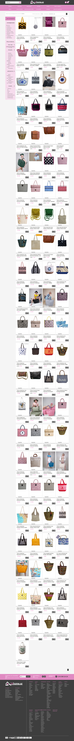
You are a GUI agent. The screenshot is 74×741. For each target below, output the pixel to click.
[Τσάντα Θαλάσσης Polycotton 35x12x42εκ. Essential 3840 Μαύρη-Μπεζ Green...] (49, 376)
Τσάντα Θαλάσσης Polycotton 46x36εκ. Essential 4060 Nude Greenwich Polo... (34, 501)
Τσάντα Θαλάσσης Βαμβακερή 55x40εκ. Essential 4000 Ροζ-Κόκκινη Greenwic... (62, 501)
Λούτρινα (48, 720)
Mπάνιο (36, 686)
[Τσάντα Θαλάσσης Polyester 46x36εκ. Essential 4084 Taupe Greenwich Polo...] (35, 322)
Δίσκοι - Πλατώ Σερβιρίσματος (49, 699)
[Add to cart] (28, 41)
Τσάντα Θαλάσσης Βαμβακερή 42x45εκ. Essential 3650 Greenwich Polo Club (22, 39)
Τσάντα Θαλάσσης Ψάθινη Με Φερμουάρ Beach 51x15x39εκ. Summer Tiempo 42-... (62, 392)
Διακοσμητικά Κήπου (61, 694)
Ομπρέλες (30, 730)
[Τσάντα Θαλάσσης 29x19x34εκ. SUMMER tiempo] (49, 267)
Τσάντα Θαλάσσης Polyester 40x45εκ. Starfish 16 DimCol (35, 581)
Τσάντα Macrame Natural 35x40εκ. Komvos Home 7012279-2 (62, 228)
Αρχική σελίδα (8, 13)
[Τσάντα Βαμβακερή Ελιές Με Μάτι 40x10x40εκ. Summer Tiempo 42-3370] (49, 540)
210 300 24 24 (63, 676)
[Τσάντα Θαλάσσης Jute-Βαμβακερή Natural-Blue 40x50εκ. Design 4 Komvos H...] (22, 241)
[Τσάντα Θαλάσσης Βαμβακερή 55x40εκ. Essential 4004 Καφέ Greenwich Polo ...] (35, 349)
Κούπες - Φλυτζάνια (48, 688)
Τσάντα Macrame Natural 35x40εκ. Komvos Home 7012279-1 (35, 527)
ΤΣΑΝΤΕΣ (8, 26)
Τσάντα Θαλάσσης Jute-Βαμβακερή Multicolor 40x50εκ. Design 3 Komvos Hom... (22, 392)
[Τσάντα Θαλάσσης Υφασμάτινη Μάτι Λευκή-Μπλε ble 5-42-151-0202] (22, 79)
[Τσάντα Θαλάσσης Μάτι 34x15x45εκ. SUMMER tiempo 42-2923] (35, 50)
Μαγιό (42, 715)
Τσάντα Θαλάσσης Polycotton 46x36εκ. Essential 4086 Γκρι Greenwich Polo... (21, 202)
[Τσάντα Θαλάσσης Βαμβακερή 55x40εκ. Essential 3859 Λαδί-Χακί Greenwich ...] (49, 50)
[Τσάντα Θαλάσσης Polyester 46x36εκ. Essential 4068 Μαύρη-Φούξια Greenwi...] (49, 159)
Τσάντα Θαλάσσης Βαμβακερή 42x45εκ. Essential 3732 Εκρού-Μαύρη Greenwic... (61, 528)
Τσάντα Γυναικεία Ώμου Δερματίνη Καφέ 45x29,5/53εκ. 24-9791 (48, 147)
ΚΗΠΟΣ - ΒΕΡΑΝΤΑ (57, 6)
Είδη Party (30, 723)
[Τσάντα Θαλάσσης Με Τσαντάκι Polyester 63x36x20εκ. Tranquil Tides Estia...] (62, 322)
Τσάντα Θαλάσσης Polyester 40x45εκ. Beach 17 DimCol (22, 527)
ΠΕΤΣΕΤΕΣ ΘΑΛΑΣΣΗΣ (9, 30)
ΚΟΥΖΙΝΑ (38, 6)
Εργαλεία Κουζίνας (48, 692)
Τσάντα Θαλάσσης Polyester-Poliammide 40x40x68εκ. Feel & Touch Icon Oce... (48, 473)
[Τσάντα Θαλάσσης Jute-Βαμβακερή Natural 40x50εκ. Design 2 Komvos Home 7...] (49, 514)
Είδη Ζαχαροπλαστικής (49, 690)
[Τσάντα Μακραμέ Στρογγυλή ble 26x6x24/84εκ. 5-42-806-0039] (62, 131)
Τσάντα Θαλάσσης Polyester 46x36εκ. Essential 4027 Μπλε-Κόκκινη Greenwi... (21, 446)
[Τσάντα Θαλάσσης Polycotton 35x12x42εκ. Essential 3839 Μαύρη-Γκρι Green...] (22, 539)
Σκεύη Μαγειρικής (48, 702)
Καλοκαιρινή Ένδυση (43, 728)
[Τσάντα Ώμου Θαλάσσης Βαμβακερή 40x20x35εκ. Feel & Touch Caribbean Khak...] (35, 406)
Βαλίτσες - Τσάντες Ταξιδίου (30, 728)
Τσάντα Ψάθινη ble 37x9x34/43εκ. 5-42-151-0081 (35, 473)
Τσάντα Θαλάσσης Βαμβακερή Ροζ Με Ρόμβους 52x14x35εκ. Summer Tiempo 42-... (21, 66)
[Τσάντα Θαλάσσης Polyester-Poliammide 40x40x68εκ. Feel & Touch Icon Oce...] (49, 460)
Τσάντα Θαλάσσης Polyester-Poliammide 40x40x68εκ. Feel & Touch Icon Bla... (48, 93)
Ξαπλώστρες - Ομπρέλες (61, 697)
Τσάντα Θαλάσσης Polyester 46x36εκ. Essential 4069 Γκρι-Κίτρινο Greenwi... (48, 338)
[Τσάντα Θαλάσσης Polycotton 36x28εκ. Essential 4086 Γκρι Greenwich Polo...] (22, 485)
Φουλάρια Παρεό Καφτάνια (42, 731)
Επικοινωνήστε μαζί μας (9, 697)
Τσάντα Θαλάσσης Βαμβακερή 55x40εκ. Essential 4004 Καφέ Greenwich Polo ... (34, 365)
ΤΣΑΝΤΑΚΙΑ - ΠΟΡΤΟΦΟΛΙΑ (9, 37)
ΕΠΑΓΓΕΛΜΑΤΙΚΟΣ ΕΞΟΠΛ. (29, 9)
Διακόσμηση (37, 713)
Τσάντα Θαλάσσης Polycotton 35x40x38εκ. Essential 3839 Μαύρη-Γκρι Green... (35, 283)
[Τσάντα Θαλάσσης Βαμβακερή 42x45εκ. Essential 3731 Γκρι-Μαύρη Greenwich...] (35, 77)
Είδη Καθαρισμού (31, 722)
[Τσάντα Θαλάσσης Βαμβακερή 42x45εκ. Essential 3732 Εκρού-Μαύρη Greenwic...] (62, 512)
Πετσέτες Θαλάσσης (42, 712)
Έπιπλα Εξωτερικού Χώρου (37, 718)
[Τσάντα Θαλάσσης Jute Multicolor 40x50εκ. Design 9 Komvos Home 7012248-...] (62, 350)
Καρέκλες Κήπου (60, 687)
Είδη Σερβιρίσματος (49, 695)
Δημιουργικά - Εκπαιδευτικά (49, 715)
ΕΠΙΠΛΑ (10, 9)
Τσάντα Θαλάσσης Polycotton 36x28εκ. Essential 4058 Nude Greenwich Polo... (61, 419)
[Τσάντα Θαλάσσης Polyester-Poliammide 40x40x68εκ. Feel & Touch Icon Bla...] (49, 80)
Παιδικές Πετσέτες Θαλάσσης (42, 721)
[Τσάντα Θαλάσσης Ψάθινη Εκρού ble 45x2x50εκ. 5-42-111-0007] (35, 242)
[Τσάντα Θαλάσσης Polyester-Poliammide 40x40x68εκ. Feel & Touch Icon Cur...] (22, 568)
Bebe (47, 719)
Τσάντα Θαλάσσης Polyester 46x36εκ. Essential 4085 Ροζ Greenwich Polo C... (34, 202)
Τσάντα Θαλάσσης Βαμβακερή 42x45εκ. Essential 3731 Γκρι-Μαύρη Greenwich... (35, 93)
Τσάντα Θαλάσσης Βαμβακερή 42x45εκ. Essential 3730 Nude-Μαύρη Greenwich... (22, 283)
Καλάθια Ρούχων (54, 693)
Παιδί (36, 685)
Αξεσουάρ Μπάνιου (54, 688)
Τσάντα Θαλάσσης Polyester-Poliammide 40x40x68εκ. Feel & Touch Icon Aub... (48, 39)
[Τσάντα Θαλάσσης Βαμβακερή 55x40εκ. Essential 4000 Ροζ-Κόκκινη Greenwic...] (62, 485)
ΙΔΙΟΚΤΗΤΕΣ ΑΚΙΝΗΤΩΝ (58, 9)
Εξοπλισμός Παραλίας (43, 724)
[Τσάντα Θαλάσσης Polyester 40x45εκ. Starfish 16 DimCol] (35, 569)
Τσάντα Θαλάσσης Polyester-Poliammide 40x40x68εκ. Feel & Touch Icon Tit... (48, 310)
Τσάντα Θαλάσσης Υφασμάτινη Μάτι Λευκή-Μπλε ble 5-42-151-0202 (22, 92)
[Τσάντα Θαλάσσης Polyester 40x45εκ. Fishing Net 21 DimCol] (22, 107)
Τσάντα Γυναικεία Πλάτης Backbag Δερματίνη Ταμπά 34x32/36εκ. (35, 147)
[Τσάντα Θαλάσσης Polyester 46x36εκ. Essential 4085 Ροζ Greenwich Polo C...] (35, 186)
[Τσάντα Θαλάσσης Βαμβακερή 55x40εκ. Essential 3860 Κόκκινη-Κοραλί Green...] (49, 349)
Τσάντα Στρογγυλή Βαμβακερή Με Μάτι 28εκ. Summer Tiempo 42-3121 (62, 92)
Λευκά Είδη (31, 685)
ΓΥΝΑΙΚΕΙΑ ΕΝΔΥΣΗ (10, 35)
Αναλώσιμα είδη (31, 720)
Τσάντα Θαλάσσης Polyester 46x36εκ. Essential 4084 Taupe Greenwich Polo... (34, 338)
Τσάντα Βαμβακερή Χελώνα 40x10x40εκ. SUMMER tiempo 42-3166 (22, 310)
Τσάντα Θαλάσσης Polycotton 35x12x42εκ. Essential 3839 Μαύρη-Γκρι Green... (22, 555)
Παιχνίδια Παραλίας (42, 717)
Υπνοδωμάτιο (37, 684)
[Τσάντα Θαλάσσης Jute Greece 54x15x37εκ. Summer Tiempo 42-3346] (62, 267)
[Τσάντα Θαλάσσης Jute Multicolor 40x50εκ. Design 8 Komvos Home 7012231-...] (62, 430)
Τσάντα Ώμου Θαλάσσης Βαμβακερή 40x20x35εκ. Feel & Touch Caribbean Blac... (35, 310)
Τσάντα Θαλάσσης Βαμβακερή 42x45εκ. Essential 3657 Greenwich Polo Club (22, 636)
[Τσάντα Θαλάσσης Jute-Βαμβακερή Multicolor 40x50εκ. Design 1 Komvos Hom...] (62, 568)
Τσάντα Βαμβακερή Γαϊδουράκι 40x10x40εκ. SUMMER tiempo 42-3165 (22, 418)
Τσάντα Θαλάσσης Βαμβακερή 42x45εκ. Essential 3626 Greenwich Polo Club (35, 555)
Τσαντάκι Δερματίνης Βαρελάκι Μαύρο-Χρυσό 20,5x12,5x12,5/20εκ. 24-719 (62, 66)
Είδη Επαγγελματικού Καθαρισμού (37, 715)
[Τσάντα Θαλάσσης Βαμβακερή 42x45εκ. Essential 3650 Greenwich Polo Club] (22, 23)
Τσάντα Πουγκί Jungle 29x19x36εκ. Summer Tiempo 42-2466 (21, 663)
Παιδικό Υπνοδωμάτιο (43, 687)
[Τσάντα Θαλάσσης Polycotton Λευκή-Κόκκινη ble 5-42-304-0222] (62, 186)
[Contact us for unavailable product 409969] (41, 259)
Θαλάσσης (36, 689)
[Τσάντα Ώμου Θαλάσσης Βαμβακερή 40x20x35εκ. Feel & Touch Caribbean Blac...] (35, 297)
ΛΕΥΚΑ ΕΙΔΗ (20, 6)
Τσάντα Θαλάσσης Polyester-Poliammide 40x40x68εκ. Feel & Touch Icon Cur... (22, 582)
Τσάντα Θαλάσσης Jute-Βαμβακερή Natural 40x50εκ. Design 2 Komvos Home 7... (48, 528)
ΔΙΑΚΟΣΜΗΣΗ (29, 6)
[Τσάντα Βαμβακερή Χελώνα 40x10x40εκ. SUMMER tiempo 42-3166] (22, 295)
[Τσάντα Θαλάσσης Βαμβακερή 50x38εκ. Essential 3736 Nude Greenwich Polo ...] (22, 457)
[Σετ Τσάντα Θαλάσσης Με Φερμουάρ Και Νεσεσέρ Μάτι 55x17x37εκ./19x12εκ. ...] (62, 539)
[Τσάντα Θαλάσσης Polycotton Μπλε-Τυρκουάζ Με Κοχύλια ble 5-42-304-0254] (49, 186)
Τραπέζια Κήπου (60, 689)
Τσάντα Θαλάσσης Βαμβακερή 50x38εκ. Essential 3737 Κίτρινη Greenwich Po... (21, 609)
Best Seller (36, 690)
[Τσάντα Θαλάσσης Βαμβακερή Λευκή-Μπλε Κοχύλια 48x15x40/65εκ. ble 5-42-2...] (22, 349)
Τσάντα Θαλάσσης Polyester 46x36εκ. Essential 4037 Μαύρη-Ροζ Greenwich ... (62, 310)
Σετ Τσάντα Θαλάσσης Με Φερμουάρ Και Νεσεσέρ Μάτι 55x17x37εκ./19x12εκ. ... (62, 555)
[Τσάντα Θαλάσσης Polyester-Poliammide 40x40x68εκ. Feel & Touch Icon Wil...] (49, 406)
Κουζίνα (36, 688)
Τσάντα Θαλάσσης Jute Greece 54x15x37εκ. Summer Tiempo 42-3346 (61, 283)
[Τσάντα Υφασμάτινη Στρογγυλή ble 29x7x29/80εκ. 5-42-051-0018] (35, 23)
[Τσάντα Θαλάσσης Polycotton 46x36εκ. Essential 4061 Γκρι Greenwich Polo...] (35, 430)
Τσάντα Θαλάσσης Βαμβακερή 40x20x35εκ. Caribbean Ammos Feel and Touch (62, 473)
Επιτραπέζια (48, 716)
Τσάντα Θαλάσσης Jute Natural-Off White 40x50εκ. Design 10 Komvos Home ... (22, 147)
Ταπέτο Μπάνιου (54, 686)
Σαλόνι (36, 687)
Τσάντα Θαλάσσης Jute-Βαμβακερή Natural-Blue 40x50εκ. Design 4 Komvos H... (22, 256)
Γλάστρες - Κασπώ (60, 692)
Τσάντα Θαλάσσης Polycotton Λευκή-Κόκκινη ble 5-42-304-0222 (62, 201)
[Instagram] (45, 676)
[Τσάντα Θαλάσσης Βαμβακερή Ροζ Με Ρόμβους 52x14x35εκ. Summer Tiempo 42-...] (22, 50)
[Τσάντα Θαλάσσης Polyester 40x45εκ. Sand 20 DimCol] (22, 216)
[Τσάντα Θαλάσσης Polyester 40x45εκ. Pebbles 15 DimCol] (35, 596)
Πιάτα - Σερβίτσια (48, 684)
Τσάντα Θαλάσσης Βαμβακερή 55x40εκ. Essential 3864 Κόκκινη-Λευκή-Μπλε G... (61, 120)
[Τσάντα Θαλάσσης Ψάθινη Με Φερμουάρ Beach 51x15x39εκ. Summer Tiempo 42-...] (62, 376)
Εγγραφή (28, 676)
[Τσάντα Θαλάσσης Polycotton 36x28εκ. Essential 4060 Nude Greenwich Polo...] (62, 23)
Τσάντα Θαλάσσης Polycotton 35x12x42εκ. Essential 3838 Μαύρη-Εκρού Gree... (61, 609)
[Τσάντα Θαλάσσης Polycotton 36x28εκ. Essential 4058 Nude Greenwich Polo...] (62, 403)
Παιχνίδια (30, 687)
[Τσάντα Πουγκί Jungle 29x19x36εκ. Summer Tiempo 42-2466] (22, 648)
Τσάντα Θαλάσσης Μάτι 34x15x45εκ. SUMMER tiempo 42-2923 (35, 65)
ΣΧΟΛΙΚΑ (30, 731)
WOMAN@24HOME (14, 13)
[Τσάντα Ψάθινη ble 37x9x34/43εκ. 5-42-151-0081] (35, 460)
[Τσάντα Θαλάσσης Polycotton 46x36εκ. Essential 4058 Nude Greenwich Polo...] (62, 159)
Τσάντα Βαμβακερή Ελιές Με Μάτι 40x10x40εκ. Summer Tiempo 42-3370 (48, 554)
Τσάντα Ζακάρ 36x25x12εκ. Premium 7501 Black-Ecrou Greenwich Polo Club (62, 636)
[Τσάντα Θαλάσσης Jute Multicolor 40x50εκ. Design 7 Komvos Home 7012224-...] (49, 566)
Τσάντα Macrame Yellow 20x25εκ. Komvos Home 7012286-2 (35, 228)
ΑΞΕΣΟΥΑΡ (19, 13)
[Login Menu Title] (66, 2)
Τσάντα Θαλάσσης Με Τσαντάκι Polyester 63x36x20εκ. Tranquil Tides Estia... (62, 338)
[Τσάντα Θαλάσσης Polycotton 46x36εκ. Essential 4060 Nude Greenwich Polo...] (35, 485)
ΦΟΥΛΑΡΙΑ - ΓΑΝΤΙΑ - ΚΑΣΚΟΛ (10, 34)
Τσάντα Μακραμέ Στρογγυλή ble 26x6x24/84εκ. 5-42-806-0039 (62, 147)
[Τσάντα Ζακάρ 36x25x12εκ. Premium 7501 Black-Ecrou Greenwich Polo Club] (62, 621)
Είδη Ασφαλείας (30, 690)
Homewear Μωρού (31, 693)
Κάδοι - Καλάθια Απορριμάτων (31, 725)
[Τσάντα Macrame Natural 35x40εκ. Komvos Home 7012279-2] (62, 216)
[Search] (20, 2)
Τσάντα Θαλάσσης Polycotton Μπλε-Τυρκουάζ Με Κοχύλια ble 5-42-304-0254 (48, 202)
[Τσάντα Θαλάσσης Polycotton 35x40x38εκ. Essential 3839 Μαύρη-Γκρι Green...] (35, 267)
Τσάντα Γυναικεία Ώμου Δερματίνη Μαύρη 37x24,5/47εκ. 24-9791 (35, 391)
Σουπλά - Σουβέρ (48, 706)
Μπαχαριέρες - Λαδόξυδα (49, 693)
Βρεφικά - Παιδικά (42, 714)
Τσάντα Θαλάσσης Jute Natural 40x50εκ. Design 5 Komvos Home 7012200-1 (48, 636)
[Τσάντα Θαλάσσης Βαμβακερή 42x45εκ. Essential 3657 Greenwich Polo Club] (22, 621)
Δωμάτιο (30, 691)
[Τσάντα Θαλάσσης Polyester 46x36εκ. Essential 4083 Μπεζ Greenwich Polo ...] (49, 430)
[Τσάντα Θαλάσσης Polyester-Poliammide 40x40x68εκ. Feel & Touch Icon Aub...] (49, 22)
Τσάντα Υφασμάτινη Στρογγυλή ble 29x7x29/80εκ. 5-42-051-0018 (35, 39)
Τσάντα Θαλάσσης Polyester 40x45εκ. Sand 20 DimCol (22, 228)
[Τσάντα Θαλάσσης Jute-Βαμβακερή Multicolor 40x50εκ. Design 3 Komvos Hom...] (22, 375)
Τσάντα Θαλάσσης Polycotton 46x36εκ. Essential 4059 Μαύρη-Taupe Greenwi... (21, 338)
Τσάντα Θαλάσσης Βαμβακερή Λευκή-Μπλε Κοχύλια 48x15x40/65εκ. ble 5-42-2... (22, 365)
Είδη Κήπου (60, 690)
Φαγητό (30, 683)
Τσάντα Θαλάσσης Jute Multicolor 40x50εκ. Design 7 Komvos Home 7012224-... (48, 581)
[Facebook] (43, 676)
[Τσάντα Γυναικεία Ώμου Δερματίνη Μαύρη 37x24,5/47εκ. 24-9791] (35, 375)
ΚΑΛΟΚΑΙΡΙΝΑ (38, 9)
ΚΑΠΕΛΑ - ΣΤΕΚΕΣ (10, 31)
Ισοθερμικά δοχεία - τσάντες (31, 715)
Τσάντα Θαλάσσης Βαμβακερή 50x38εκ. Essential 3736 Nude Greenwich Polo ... (21, 473)
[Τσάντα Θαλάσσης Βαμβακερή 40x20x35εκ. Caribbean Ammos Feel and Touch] (62, 460)
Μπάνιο (30, 684)
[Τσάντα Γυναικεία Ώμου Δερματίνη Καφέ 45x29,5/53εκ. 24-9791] (49, 130)
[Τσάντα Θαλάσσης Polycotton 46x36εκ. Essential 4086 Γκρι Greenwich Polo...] (22, 186)
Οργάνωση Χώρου (31, 713)
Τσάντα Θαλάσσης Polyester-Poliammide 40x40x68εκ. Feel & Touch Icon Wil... (48, 419)
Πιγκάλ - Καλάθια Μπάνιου (54, 690)
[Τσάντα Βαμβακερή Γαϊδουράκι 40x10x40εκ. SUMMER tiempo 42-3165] (22, 403)
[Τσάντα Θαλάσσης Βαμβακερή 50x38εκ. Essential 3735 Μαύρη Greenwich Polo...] (62, 240)
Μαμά (30, 688)
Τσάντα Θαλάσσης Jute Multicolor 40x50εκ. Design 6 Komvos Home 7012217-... (48, 609)
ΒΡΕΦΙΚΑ (10, 6)
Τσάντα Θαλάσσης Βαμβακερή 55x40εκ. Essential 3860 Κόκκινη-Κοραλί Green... (48, 365)
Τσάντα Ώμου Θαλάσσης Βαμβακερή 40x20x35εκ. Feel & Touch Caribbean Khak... (35, 419)
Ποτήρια (48, 686)
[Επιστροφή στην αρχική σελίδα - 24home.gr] (37, 2)
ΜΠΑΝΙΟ (48, 6)
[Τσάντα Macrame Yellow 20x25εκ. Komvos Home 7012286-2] (35, 214)
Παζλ (47, 718)
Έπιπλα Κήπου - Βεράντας (61, 685)
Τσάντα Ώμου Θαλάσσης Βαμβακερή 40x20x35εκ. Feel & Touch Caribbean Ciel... (35, 175)
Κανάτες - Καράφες (48, 704)
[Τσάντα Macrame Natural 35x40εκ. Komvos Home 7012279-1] (35, 514)
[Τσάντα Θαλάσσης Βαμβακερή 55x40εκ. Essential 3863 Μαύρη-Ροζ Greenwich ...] (35, 104)
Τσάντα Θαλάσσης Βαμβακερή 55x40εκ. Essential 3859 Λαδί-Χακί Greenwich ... (48, 66)
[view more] (26, 41)
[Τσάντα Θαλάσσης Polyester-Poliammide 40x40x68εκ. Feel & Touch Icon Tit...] (49, 297)
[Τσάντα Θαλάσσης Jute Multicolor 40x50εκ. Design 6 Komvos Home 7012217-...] (49, 594)
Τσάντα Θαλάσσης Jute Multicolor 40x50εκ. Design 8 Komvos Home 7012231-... (62, 446)
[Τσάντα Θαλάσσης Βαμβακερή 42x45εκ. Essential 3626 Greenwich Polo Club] (35, 539)
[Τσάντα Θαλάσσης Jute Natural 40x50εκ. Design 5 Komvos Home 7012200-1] (49, 622)
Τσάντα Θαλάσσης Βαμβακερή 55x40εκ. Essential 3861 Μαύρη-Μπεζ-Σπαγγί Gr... (47, 120)
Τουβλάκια (48, 717)
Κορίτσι (48, 712)
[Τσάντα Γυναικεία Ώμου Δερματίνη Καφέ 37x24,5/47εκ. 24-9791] (49, 239)
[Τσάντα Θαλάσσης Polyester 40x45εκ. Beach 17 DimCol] (22, 515)
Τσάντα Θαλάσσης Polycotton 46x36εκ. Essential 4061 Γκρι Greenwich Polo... (34, 446)
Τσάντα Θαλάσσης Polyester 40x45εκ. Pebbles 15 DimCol (35, 609)
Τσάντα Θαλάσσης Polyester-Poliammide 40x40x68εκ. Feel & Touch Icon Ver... (22, 175)
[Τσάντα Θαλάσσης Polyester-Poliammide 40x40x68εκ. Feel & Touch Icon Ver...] (22, 162)
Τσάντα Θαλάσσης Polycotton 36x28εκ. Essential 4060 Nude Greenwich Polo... (61, 39)
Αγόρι (48, 711)
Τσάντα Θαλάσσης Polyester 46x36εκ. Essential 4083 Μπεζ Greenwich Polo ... (47, 446)
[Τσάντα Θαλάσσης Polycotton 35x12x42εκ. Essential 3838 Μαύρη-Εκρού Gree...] (62, 593)
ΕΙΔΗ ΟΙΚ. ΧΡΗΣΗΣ (20, 9)
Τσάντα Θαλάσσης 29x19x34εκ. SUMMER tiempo (47, 283)
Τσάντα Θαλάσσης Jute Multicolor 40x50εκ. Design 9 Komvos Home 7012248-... (62, 364)
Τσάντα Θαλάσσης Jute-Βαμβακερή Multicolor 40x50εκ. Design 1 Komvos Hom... (62, 582)
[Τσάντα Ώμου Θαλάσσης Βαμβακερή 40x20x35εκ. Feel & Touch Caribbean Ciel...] (35, 157)
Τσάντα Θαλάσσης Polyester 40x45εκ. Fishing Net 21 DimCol (22, 120)
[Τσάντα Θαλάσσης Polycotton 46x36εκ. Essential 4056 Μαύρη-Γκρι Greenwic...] (49, 485)
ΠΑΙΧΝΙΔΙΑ (48, 9)
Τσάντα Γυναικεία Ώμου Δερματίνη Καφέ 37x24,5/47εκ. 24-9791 (48, 255)
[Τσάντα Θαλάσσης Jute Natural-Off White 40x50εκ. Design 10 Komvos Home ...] (22, 133)
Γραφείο (65, 686)
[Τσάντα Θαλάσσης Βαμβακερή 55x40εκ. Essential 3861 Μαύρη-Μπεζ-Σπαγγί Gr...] (49, 104)
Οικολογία (60, 695)
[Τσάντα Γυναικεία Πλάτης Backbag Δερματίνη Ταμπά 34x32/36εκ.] (35, 133)
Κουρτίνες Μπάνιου (54, 684)
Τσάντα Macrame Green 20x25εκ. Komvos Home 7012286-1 (48, 228)
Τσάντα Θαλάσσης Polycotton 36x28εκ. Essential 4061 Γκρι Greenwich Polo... (34, 636)
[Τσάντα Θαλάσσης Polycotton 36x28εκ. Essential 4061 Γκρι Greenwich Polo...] (35, 621)
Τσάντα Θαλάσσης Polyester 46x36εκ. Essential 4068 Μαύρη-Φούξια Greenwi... (47, 175)
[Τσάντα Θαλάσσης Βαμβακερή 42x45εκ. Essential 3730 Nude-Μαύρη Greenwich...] (22, 267)
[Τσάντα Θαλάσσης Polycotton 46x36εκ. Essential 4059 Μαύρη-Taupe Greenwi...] (22, 322)
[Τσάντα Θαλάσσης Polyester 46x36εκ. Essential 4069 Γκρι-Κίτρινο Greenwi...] (49, 322)
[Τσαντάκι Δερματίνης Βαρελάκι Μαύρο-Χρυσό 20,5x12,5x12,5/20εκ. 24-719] (62, 49)
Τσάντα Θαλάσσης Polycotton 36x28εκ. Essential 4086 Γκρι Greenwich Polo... (21, 501)
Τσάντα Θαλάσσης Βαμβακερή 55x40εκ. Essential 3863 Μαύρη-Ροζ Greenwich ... (35, 120)
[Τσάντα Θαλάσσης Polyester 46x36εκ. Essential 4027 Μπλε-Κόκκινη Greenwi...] (22, 430)
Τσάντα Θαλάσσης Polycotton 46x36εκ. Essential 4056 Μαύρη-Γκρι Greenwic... (48, 501)
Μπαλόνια (48, 713)
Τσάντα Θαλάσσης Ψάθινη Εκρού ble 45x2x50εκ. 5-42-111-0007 (35, 255)
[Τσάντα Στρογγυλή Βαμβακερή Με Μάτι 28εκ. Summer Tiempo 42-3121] (62, 77)
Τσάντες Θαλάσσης (42, 719)
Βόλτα (30, 686)
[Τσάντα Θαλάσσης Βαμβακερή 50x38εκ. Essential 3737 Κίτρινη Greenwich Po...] (22, 593)
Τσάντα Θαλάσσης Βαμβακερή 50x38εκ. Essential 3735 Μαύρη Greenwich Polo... (61, 256)
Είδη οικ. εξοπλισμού (31, 718)
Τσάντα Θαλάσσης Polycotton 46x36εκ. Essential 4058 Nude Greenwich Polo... (61, 175)
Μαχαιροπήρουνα (49, 685)
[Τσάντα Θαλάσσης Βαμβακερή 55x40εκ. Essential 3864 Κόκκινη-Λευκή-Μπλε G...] (62, 104)
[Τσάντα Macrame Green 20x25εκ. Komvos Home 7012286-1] (49, 214)
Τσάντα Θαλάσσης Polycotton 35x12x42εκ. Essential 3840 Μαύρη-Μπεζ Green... (48, 392)
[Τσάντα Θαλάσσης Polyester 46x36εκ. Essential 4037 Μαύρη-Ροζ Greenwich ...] (62, 294)
